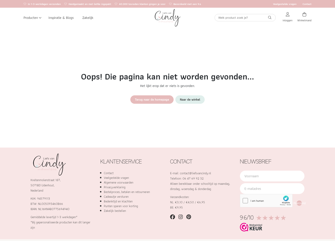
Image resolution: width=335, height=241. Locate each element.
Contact (307, 4)
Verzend (299, 203)
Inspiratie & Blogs (61, 17)
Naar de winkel (190, 99)
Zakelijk (87, 17)
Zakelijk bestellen (115, 210)
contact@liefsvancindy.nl (195, 173)
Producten (31, 17)
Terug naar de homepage (152, 99)
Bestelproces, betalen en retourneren (127, 191)
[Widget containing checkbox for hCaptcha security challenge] (266, 200)
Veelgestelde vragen (284, 4)
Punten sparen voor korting (121, 206)
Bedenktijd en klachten (118, 201)
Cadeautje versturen (116, 196)
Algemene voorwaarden (118, 182)
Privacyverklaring (114, 187)
